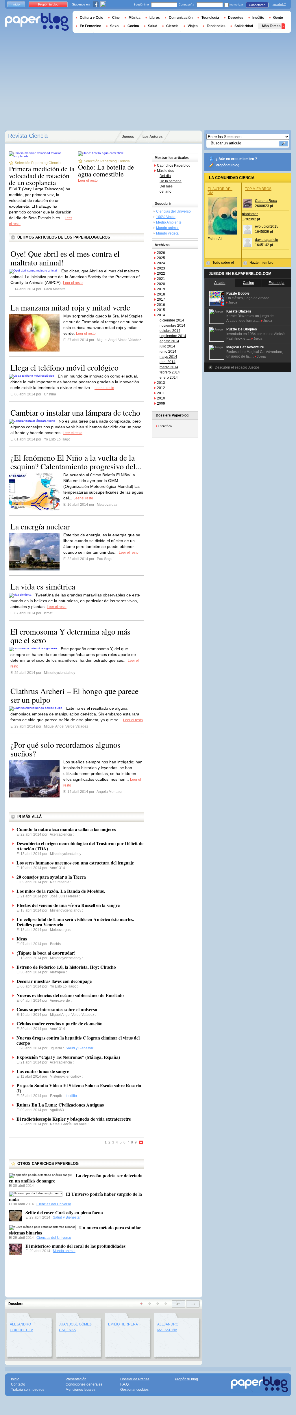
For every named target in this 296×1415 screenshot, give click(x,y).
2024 (161, 263)
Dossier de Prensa (134, 1379)
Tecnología (210, 18)
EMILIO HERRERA (123, 1324)
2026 (161, 253)
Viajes (193, 26)
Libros (154, 18)
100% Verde (165, 217)
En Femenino (90, 26)
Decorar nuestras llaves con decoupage (54, 981)
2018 (161, 294)
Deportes (235, 18)
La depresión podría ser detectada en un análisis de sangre (76, 1178)
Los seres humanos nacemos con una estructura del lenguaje (75, 862)
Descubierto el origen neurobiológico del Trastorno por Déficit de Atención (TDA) (79, 846)
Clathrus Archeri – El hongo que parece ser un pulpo (74, 695)
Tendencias (216, 26)
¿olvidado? (279, 4)
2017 (161, 299)
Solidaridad (243, 26)
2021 (161, 279)
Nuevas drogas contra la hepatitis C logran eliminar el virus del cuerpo (78, 1040)
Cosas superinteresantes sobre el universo (56, 1009)
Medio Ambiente (169, 222)
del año (165, 191)
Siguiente (141, 1142)
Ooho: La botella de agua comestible (106, 170)
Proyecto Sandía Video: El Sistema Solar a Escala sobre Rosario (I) (78, 1088)
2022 (161, 274)
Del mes (166, 186)
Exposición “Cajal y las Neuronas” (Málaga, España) (68, 1057)
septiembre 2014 (173, 336)
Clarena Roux (266, 201)
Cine (116, 18)
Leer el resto (88, 180)
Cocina (133, 26)
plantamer (250, 214)
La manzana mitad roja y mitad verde (70, 307)
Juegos (128, 137)
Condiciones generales (84, 1384)
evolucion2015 (266, 226)
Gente (278, 18)
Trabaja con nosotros (27, 1390)
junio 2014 (168, 351)
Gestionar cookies (134, 1390)
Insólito (258, 18)
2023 (161, 268)
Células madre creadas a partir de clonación (59, 1023)
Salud (152, 26)
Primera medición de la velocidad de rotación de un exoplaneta (42, 175)
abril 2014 (167, 362)
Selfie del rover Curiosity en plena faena (64, 1212)
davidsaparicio (266, 240)
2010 (161, 398)
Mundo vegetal (168, 233)
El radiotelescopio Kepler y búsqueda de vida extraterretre (73, 1118)
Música (134, 18)
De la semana (171, 181)
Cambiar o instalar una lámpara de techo (75, 412)
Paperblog (37, 22)
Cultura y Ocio (91, 18)
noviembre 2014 (172, 325)
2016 (161, 305)
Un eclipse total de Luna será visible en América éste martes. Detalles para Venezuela (75, 922)
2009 (161, 403)
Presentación (76, 1379)
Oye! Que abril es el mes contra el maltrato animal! (65, 258)
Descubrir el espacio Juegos (237, 367)
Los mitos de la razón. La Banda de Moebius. (60, 891)
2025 (161, 258)
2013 (161, 383)
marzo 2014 (169, 367)
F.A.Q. (125, 1384)
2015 (161, 310)
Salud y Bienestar (67, 1217)
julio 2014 (167, 346)
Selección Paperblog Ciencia (38, 163)
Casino (248, 283)
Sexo (114, 26)
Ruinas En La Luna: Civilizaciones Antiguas (60, 1104)
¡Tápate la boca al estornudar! (45, 952)
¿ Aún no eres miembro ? (236, 159)
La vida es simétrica (42, 586)
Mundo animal (64, 1251)
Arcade (219, 283)
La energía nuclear (40, 526)
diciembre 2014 (172, 320)
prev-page (178, 1304)
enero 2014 (169, 377)
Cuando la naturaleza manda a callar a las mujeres (66, 829)
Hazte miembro (261, 263)
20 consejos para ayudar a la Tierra (51, 876)
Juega (232, 302)
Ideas (21, 938)
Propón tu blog (227, 165)
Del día (165, 176)
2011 (161, 393)
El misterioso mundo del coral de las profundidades (75, 1246)
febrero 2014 (170, 372)
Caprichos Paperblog (173, 165)
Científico (165, 425)
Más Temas (271, 26)
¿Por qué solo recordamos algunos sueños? (65, 749)
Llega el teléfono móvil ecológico (64, 367)
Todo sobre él (223, 263)
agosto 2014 (169, 341)
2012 (161, 388)
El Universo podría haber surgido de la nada (75, 1196)
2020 (161, 284)
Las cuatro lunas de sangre (42, 1071)
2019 (161, 289)
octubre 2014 (170, 331)
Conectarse (257, 5)
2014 (161, 315)
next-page (193, 1304)
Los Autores (153, 137)
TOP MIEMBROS (258, 189)
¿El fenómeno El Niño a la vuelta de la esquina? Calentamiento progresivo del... (76, 462)
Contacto (18, 1384)
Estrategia (276, 283)
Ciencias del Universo (53, 1204)
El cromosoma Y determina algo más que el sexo (70, 636)
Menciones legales (80, 1390)
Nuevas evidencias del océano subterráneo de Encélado (70, 995)
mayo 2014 (168, 357)
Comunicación (181, 18)
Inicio (16, 4)
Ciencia (172, 26)
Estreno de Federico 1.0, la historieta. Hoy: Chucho (66, 967)
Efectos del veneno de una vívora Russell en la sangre (68, 905)
